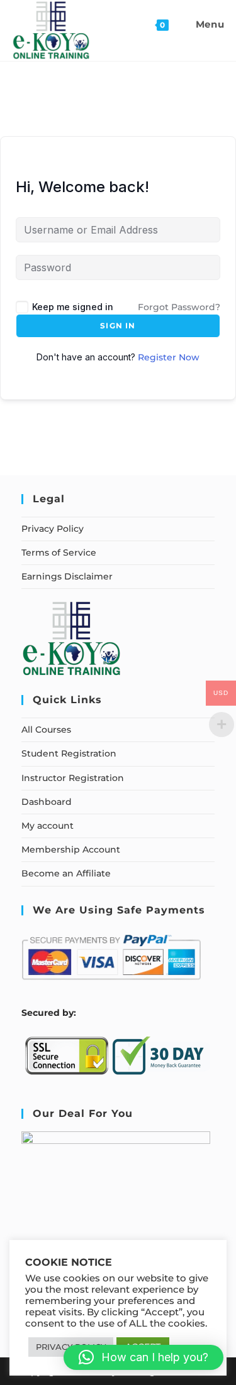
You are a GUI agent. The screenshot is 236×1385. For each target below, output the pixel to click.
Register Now (168, 357)
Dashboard (46, 801)
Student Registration (68, 753)
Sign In (117, 325)
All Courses (46, 729)
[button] (143, 1357)
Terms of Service (58, 552)
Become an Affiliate (66, 873)
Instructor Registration (72, 778)
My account (47, 825)
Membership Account (70, 849)
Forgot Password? (179, 307)
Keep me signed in (72, 306)
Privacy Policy (52, 528)
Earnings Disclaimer (67, 576)
